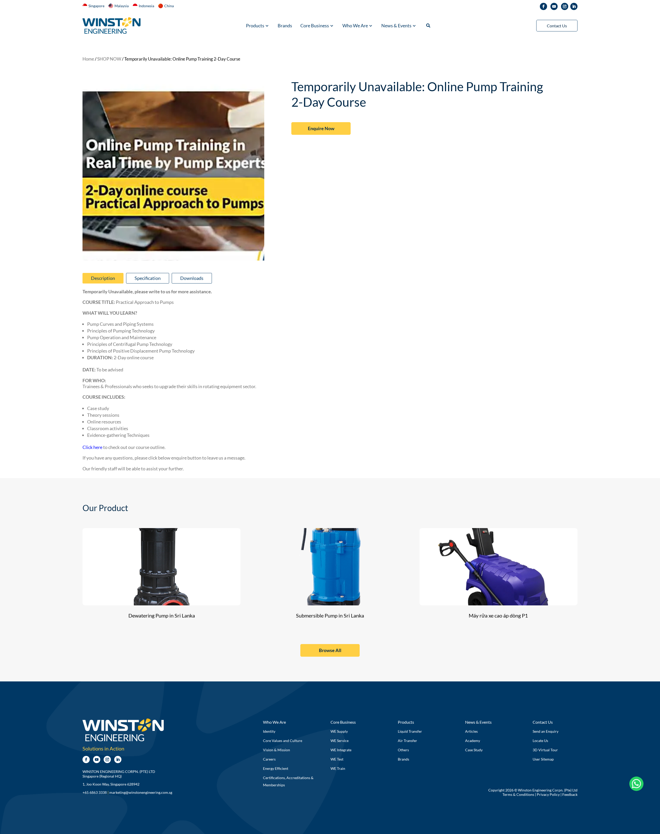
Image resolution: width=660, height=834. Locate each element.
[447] (173, 259)
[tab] (102, 278)
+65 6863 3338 (94, 792)
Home (88, 59)
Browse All (330, 650)
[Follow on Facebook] (543, 6)
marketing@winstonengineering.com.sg (140, 792)
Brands (285, 26)
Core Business (314, 26)
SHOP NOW (109, 59)
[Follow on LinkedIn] (574, 6)
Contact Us (557, 25)
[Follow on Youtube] (554, 6)
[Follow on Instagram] (564, 6)
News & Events (396, 26)
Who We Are (355, 26)
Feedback (570, 794)
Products (255, 26)
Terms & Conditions (518, 794)
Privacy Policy (548, 794)
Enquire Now (321, 128)
